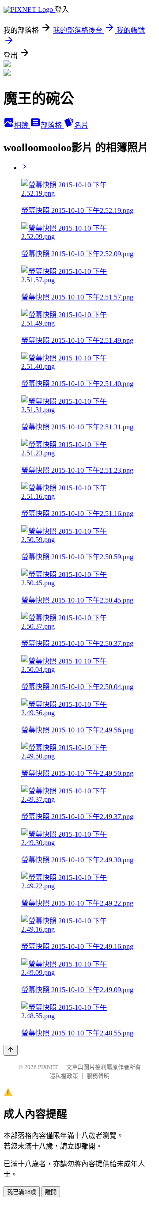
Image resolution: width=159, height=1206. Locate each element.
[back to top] (11, 1050)
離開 (51, 1192)
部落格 (52, 125)
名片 (81, 125)
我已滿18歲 (21, 1192)
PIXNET (48, 1067)
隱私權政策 (63, 1076)
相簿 (22, 125)
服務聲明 (98, 1076)
